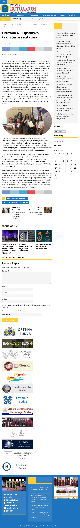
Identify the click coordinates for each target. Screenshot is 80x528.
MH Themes (56, 526)
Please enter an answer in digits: (13, 311)
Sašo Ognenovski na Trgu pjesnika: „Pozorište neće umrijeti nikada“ (65, 116)
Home (3, 2)
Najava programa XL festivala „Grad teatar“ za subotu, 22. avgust (64, 70)
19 (63, 168)
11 (60, 165)
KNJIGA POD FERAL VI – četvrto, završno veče (43, 246)
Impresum (11, 2)
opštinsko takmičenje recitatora (16, 202)
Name (4, 287)
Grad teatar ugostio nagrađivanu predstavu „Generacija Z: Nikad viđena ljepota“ (11, 502)
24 (56, 172)
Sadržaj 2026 (6, 15)
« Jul (55, 178)
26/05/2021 (8, 43)
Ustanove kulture (49, 15)
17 (56, 168)
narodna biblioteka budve (16, 198)
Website (5, 299)
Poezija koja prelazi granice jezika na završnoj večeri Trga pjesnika (65, 62)
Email (4, 293)
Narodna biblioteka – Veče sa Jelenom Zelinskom (26, 247)
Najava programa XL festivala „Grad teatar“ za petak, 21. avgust (64, 78)
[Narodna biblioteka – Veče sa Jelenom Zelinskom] (27, 236)
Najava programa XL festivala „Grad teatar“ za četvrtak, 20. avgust (64, 108)
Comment (5, 271)
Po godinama (19, 15)
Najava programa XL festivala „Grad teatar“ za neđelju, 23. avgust (64, 54)
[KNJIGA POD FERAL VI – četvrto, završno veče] (44, 236)
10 (56, 165)
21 (71, 168)
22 (75, 168)
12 (63, 165)
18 (60, 168)
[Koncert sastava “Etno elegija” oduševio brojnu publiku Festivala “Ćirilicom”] (10, 236)
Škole (63, 15)
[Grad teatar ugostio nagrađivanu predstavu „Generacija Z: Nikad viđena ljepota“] (14, 484)
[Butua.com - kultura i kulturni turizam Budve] (18, 12)
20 (67, 168)
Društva (72, 15)
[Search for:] (67, 19)
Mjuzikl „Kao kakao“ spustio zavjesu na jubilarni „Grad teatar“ (65, 35)
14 (71, 165)
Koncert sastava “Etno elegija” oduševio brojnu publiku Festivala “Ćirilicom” (9, 248)
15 (75, 165)
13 (67, 165)
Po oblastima (33, 15)
